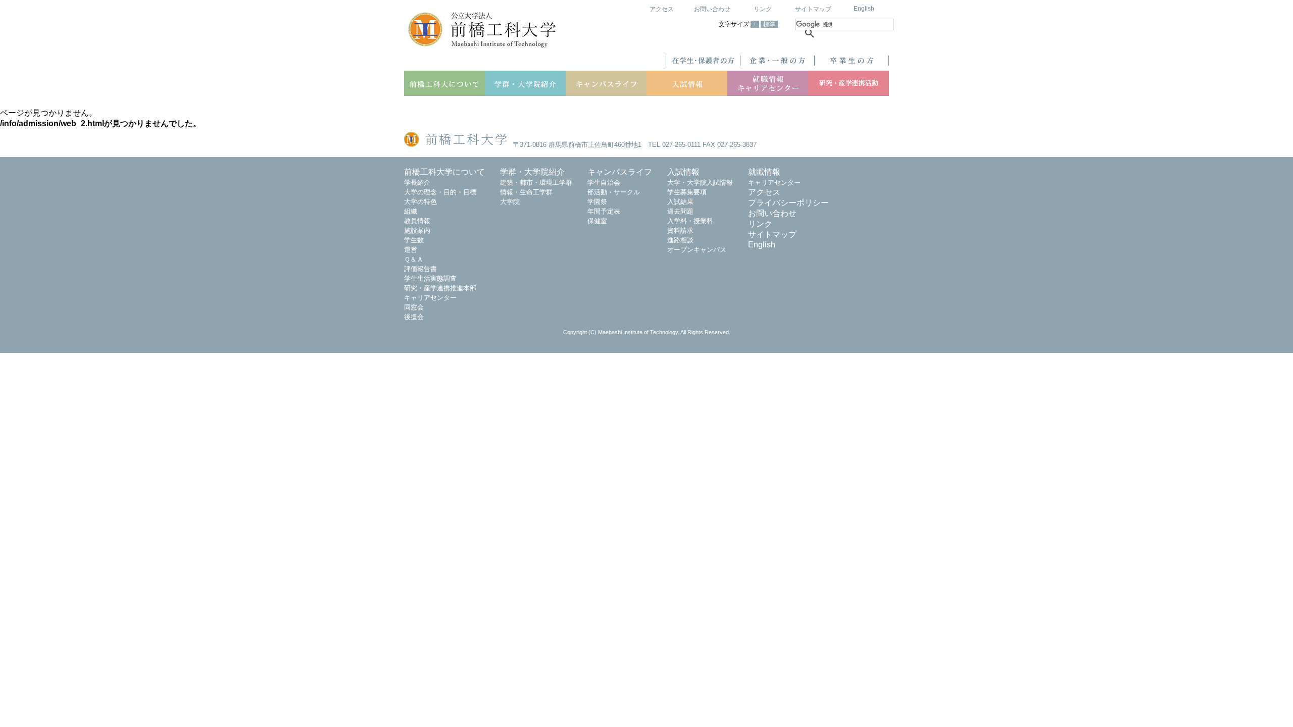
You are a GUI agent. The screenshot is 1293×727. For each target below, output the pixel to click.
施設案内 (417, 230)
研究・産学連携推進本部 (440, 288)
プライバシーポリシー (788, 202)
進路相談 (680, 240)
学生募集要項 (687, 192)
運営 (410, 249)
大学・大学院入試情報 (700, 182)
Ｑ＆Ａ (413, 259)
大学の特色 (420, 201)
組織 (410, 211)
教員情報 (417, 221)
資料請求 (680, 230)
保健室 (597, 221)
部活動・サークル (613, 192)
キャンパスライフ (619, 172)
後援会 (414, 317)
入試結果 (680, 201)
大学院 (510, 201)
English (864, 8)
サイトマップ (813, 9)
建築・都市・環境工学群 (536, 182)
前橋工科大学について (444, 172)
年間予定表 (603, 211)
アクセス (662, 9)
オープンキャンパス (696, 249)
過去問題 (680, 211)
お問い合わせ (712, 9)
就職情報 (764, 172)
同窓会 (414, 307)
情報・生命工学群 (526, 192)
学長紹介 (417, 182)
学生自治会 (603, 182)
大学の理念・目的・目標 (440, 192)
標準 (769, 24)
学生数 (414, 240)
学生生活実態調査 (430, 278)
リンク (763, 9)
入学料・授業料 (690, 221)
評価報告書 (420, 269)
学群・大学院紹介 (532, 172)
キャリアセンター (430, 297)
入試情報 (683, 172)
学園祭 (597, 201)
